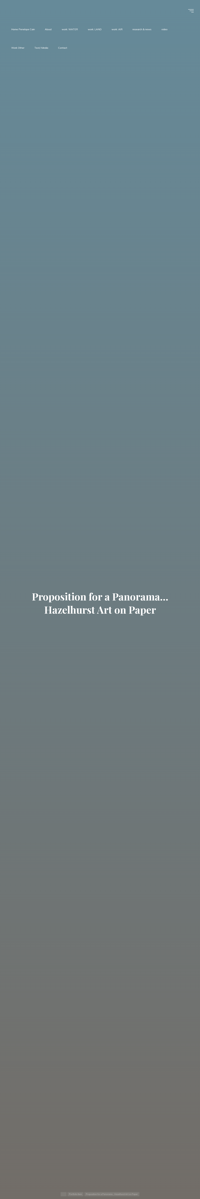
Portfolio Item (75, 1194)
